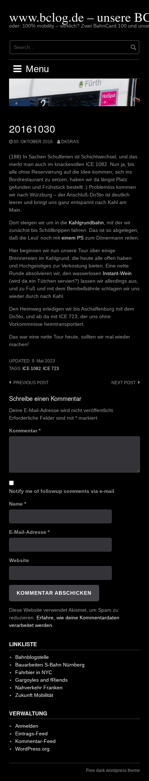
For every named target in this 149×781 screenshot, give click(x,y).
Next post (123, 382)
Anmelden (26, 726)
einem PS (72, 238)
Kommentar (25, 430)
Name (17, 504)
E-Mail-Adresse (29, 532)
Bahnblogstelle (32, 657)
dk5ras (70, 141)
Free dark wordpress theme (113, 770)
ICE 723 (51, 368)
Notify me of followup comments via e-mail (61, 491)
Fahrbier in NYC (33, 672)
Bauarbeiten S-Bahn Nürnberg (50, 665)
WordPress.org (32, 749)
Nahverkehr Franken (39, 687)
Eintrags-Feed (31, 733)
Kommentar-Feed (35, 741)
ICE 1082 (31, 368)
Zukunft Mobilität (34, 695)
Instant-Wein (117, 273)
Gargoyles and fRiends (41, 680)
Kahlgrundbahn (86, 222)
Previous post (30, 382)
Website (19, 560)
